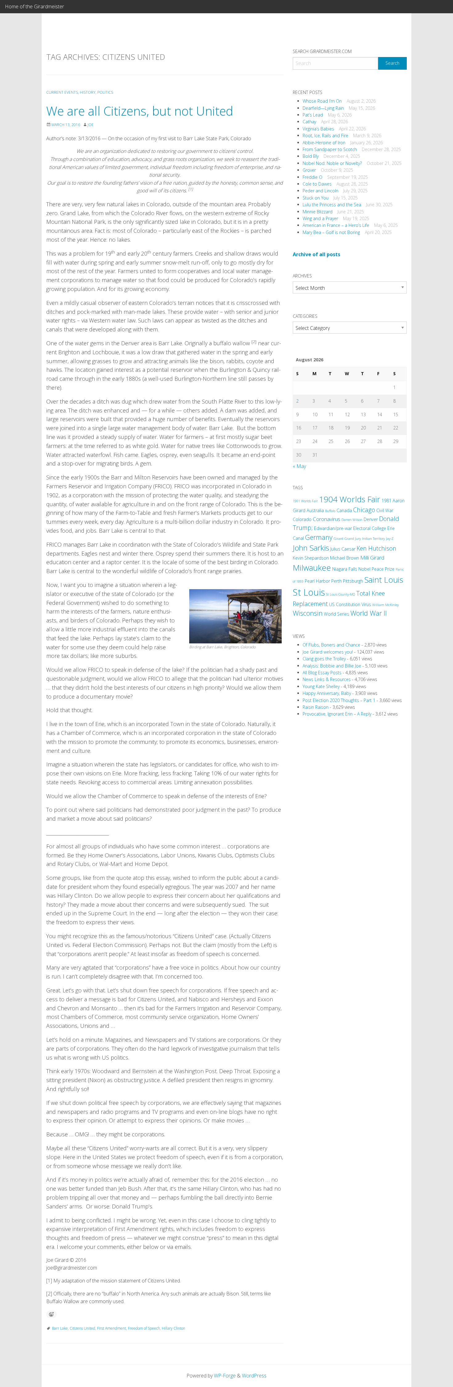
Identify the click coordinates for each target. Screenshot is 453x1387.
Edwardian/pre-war (333, 528)
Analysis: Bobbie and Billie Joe (332, 666)
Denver (371, 519)
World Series (336, 614)
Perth (336, 581)
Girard (338, 538)
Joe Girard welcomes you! (328, 652)
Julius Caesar (342, 549)
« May (299, 466)
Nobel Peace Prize (376, 569)
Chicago (364, 510)
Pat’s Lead (313, 115)
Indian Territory (373, 538)
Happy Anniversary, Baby (327, 693)
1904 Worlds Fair (349, 499)
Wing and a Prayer (320, 218)
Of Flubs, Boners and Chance (331, 645)
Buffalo (330, 511)
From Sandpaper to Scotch (330, 149)
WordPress (254, 1375)
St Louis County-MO (340, 594)
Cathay (309, 122)
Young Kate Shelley (321, 686)
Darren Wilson (351, 520)
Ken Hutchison (376, 548)
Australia (315, 510)
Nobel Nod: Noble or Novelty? (332, 163)
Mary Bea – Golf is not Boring (331, 232)
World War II (368, 613)
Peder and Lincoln (320, 191)
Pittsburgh (353, 581)
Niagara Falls (344, 569)
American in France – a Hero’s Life (336, 225)
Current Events (62, 92)
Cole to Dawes (317, 184)
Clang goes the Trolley (324, 659)
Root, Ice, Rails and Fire (325, 135)
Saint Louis (383, 579)
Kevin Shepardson (311, 558)
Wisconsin (308, 613)
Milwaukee (312, 567)
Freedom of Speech (144, 1328)
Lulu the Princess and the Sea (332, 204)
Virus (366, 604)
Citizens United (82, 1328)
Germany (319, 537)
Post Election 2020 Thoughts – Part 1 (339, 700)
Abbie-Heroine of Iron (324, 143)
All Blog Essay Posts (322, 672)
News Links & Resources (327, 679)
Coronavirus (326, 519)
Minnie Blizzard (318, 212)
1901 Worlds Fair (305, 501)
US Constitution (344, 604)
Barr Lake (60, 1328)
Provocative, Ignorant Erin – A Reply (337, 714)
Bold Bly (311, 156)
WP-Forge (225, 1375)
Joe (91, 124)
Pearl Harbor (317, 581)
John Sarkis (311, 548)
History (88, 92)
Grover (309, 170)
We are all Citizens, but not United (139, 110)
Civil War (384, 510)
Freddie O (312, 177)
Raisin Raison (316, 707)
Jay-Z (390, 538)
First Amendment (111, 1328)
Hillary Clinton (173, 1328)
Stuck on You (316, 198)
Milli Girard (372, 557)
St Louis (309, 592)
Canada (344, 510)
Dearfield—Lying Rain (323, 108)
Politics (105, 92)
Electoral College (369, 528)
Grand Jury (353, 538)
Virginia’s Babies (318, 129)
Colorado (302, 519)
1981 (386, 500)
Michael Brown (344, 558)
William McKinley (385, 605)
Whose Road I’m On (322, 101)
